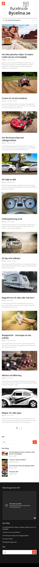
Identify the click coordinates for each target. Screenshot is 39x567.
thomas (4, 101)
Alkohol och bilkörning (11, 375)
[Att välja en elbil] (19, 164)
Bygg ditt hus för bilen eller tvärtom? (18, 298)
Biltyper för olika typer (11, 413)
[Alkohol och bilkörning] (19, 361)
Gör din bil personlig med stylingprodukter (18, 20)
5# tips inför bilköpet (11, 258)
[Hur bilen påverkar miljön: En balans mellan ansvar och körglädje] (19, 37)
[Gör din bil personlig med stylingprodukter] (19, 122)
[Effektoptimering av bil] (19, 203)
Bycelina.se (19, 13)
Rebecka (4, 60)
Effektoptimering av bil (12, 219)
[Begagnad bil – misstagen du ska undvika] (19, 320)
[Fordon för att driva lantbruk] (19, 82)
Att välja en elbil (9, 179)
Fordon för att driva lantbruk (14, 98)
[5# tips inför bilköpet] (19, 242)
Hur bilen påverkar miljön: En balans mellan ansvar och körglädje (19, 528)
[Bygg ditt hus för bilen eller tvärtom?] (19, 282)
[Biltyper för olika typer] (19, 398)
